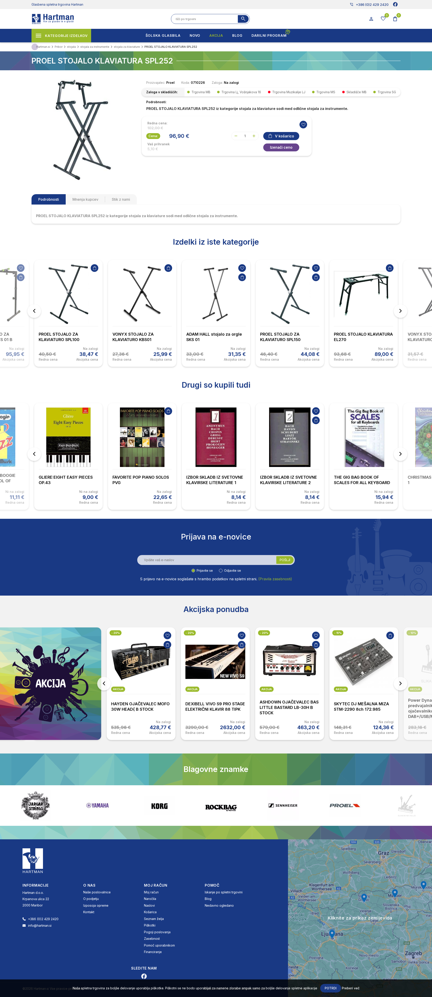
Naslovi (149, 905)
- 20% (115, 633)
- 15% (263, 633)
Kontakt (88, 912)
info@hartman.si (40, 925)
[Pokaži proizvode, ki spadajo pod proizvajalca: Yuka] (407, 805)
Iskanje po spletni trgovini (224, 892)
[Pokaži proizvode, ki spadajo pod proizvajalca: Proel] (283, 805)
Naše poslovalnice (97, 892)
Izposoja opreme (95, 905)
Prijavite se (205, 570)
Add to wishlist (303, 124)
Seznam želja (154, 919)
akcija (118, 689)
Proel (170, 82)
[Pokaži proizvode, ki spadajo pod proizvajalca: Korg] (97, 805)
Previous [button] (34, 311)
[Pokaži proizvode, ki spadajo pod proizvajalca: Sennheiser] (221, 805)
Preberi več (351, 988)
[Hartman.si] (32, 860)
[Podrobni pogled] (82, 129)
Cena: (153, 136)
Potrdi (331, 988)
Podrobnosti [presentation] (48, 199)
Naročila (150, 899)
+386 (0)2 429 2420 (369, 4)
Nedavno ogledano (219, 905)
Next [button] (400, 311)
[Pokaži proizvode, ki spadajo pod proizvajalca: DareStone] (345, 805)
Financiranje (153, 952)
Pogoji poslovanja (157, 932)
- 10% (338, 633)
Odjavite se (232, 570)
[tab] (49, 199)
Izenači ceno (281, 147)
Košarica (150, 912)
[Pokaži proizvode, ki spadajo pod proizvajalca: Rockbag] (159, 805)
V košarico (284, 136)
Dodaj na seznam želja (21, 268)
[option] (68, 313)
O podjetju (91, 899)
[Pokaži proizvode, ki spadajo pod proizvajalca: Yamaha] (35, 805)
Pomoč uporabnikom (159, 945)
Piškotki (149, 925)
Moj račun (151, 892)
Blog (208, 899)
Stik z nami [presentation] (121, 199)
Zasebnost (152, 938)
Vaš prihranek (158, 144)
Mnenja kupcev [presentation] (85, 199)
